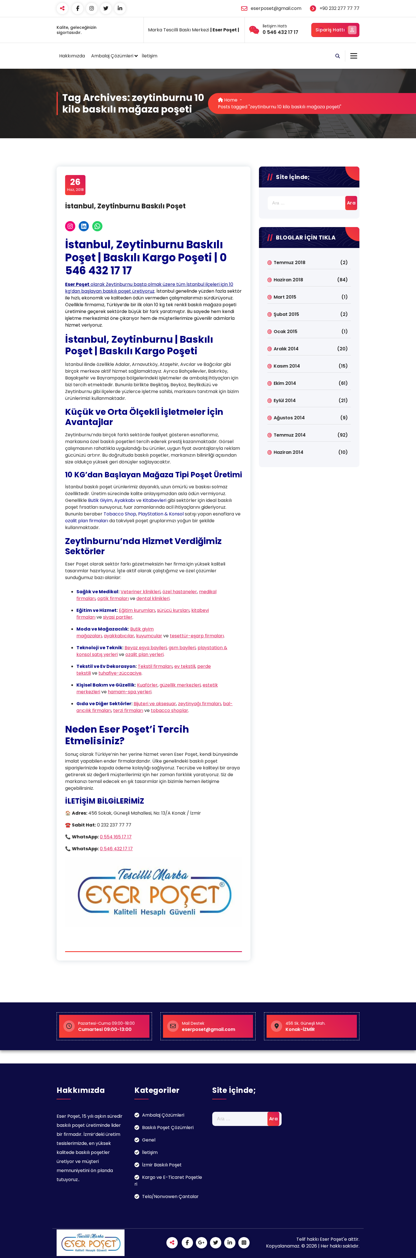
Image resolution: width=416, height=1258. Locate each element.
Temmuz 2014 (290, 435)
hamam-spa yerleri (129, 692)
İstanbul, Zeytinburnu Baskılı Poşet (125, 206)
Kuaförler (147, 685)
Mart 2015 (285, 297)
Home (230, 100)
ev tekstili (184, 666)
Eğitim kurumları (137, 610)
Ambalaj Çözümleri (112, 56)
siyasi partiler (117, 617)
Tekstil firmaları (155, 666)
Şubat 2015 (286, 314)
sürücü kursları (173, 610)
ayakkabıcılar (119, 636)
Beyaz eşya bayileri (146, 647)
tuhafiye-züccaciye (119, 673)
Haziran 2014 (288, 452)
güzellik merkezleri (180, 685)
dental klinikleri (153, 598)
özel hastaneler (179, 591)
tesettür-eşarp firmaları (197, 636)
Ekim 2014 (285, 383)
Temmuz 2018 (289, 262)
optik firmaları (113, 598)
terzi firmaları (128, 710)
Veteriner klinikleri (140, 591)
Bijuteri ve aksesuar (155, 703)
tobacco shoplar (169, 710)
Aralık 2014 (286, 349)
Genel (148, 1140)
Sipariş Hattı (330, 30)
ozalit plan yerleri (144, 654)
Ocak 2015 (285, 331)
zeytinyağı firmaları (199, 703)
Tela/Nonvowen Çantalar (170, 1196)
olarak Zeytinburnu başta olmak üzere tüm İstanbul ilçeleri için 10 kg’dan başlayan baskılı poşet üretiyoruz (149, 287)
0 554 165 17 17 (116, 837)
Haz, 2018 (75, 184)
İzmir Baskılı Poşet (162, 1165)
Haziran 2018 (288, 280)
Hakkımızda (72, 56)
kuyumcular (149, 636)
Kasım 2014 (287, 366)
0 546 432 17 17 (116, 848)
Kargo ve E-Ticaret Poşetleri (168, 1180)
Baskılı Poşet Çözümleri (168, 1127)
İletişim (149, 56)
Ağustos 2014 (289, 418)
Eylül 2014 (285, 400)
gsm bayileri (182, 647)
